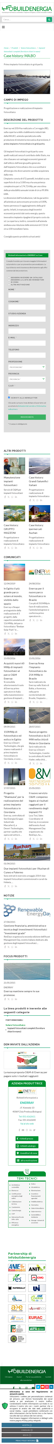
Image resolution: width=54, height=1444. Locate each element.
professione (15, 362)
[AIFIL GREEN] (37, 1328)
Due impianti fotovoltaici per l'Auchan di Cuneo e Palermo (26, 870)
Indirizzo (13, 326)
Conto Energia (16, 1210)
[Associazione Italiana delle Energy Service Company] (37, 1308)
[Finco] (17, 1328)
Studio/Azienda (17, 314)
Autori (19, 1377)
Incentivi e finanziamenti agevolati (36, 1196)
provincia (13, 374)
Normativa (34, 1205)
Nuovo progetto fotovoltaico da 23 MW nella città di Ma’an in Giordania (39, 737)
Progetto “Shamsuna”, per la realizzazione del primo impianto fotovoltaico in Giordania (14, 803)
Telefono (13, 350)
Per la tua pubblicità (33, 1377)
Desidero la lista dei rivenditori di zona (27, 281)
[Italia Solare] (17, 1318)
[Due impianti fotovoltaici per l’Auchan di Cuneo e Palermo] (27, 852)
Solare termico (36, 1211)
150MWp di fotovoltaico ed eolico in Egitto (12, 735)
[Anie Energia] (37, 1298)
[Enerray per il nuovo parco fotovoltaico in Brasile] (39, 572)
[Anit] (37, 1267)
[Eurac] (37, 1318)
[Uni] (37, 1288)
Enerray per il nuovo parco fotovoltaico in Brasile (37, 594)
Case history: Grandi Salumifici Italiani (38, 481)
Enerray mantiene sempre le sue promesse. (21, 993)
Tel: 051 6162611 (27, 1116)
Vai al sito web (27, 1123)
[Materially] (17, 1288)
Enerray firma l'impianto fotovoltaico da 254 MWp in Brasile (37, 671)
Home (6, 48)
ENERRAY (27, 1103)
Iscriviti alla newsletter (24, 398)
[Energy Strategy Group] (17, 1277)
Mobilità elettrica (37, 1202)
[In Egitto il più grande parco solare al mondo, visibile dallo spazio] (14, 572)
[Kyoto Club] (17, 1298)
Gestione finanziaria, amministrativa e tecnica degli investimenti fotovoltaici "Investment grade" (25, 929)
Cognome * (14, 302)
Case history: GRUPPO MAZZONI (11, 529)
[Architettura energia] (17, 1308)
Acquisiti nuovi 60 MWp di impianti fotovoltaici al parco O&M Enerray (14, 671)
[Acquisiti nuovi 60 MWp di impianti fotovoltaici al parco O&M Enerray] (14, 647)
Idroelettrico (35, 1187)
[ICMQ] (37, 1277)
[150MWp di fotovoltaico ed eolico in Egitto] (14, 715)
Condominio (16, 1207)
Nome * (12, 290)
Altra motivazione (20, 285)
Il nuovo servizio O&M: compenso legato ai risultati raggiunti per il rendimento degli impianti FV (38, 803)
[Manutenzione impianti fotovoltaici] (14, 465)
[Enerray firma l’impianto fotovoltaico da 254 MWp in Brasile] (39, 647)
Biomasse (15, 1190)
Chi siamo (8, 1377)
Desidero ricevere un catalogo (27, 278)
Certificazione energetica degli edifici (17, 1196)
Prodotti (14, 48)
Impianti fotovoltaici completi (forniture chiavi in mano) (26, 1030)
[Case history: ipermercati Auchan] (39, 513)
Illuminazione (35, 1190)
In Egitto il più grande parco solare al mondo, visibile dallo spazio (13, 596)
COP (13, 1214)
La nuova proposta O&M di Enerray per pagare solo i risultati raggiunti (25, 1074)
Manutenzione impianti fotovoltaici (12, 481)
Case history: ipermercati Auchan (36, 529)
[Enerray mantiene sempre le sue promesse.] (27, 971)
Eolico (33, 1184)
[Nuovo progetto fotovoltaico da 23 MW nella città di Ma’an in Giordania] (39, 715)
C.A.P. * (11, 386)
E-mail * (12, 338)
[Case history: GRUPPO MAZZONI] (14, 513)
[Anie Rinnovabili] (17, 1267)
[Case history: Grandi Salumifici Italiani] (39, 465)
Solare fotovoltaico (28, 48)
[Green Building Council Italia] (17, 1338)
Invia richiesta (27, 417)
